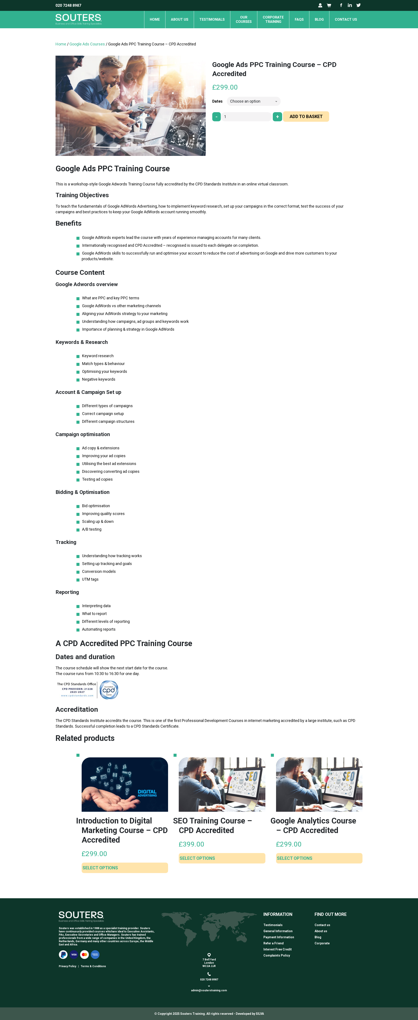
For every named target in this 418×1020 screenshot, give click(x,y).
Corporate (322, 943)
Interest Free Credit (277, 949)
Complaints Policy (276, 955)
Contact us (346, 19)
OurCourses (244, 19)
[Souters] (79, 27)
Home (155, 19)
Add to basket (306, 116)
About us (179, 19)
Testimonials (212, 19)
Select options (100, 867)
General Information (278, 931)
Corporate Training (273, 19)
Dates (217, 101)
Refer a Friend (273, 943)
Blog (319, 19)
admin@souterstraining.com (209, 990)
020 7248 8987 (68, 5)
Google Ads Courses (87, 44)
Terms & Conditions (93, 966)
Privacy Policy (67, 966)
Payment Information (278, 937)
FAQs (299, 19)
